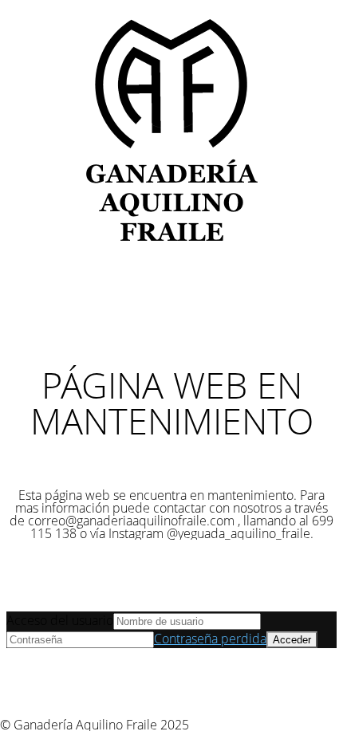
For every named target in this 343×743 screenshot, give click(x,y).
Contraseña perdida (210, 638)
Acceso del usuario (59, 620)
